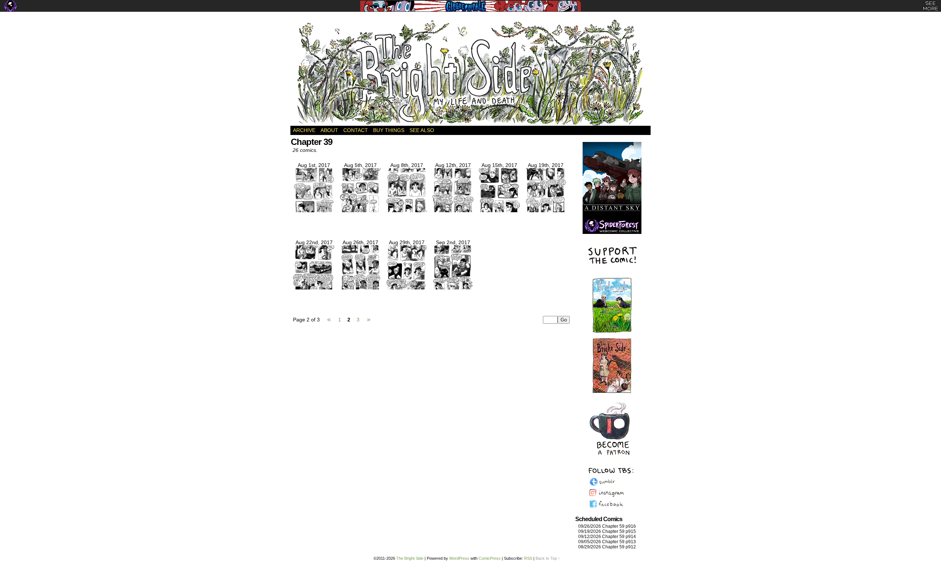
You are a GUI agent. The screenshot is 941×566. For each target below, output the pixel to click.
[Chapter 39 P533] (360, 210)
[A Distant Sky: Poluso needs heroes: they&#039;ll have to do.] (612, 180)
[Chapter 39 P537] (545, 210)
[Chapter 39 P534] (406, 210)
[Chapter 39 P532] (314, 210)
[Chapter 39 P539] (360, 288)
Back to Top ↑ (548, 558)
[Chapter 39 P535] (453, 210)
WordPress (459, 558)
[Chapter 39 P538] (314, 288)
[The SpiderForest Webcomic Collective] (10, 5)
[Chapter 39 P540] (406, 288)
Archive (304, 130)
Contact (355, 130)
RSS (528, 558)
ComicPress (490, 558)
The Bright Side (470, 72)
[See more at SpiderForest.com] (930, 5)
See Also (421, 130)
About (329, 130)
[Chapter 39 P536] (499, 210)
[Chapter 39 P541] (453, 288)
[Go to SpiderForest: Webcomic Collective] (612, 226)
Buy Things (388, 130)
